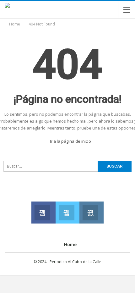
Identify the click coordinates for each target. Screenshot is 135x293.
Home (70, 244)
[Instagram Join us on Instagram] (91, 212)
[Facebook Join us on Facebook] (43, 212)
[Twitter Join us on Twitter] (67, 212)
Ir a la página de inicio (70, 141)
